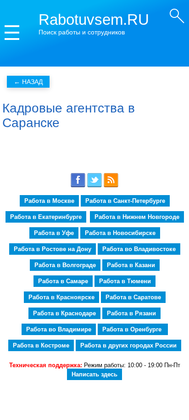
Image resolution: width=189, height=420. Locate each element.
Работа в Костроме (41, 345)
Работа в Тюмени (125, 281)
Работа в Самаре (63, 281)
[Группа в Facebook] (78, 185)
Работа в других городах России (128, 345)
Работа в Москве (49, 200)
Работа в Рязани (131, 313)
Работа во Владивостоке (139, 249)
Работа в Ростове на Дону (52, 249)
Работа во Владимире (58, 329)
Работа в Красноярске (61, 297)
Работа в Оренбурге (132, 329)
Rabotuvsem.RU (94, 19)
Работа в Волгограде (65, 265)
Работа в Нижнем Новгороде (136, 216)
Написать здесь (94, 374)
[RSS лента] (111, 185)
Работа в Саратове (133, 297)
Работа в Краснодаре (64, 313)
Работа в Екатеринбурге (46, 216)
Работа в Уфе (54, 233)
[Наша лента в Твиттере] (94, 185)
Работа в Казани (131, 265)
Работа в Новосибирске (120, 233)
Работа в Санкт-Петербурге (125, 200)
